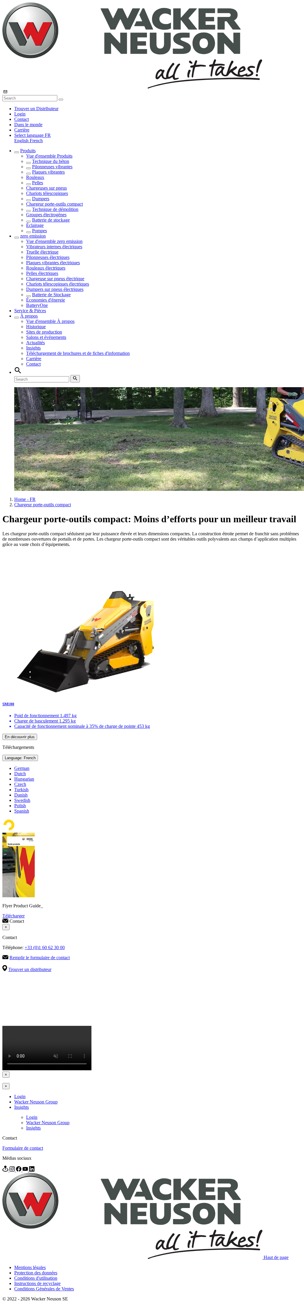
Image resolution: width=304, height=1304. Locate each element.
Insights (33, 347)
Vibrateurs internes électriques (54, 246)
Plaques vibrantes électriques (53, 262)
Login (20, 113)
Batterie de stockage (51, 219)
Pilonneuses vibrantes (52, 166)
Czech (20, 784)
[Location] (6, 1169)
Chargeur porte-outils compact (54, 203)
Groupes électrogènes (46, 214)
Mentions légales (30, 1267)
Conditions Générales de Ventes (44, 1288)
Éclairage (35, 225)
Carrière (21, 129)
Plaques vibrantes (48, 171)
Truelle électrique (42, 251)
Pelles (37, 182)
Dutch (20, 773)
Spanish (21, 810)
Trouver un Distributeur (36, 108)
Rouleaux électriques (45, 267)
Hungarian (24, 778)
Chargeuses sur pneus (46, 187)
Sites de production (44, 331)
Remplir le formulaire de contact (40, 957)
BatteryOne (37, 305)
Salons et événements (46, 337)
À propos (29, 315)
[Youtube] (26, 1169)
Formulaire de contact (22, 1148)
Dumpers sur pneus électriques (54, 289)
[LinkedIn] (31, 1169)
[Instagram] (13, 1169)
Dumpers (40, 198)
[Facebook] (19, 1169)
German (21, 768)
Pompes (39, 230)
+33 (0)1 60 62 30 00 (45, 947)
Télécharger (13, 915)
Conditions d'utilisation (35, 1278)
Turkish (21, 789)
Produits (28, 150)
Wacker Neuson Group (36, 1101)
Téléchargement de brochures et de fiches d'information (78, 353)
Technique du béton (50, 161)
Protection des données (35, 1272)
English (22, 140)
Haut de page (276, 1257)
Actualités (35, 342)
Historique (36, 326)
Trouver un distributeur (29, 969)
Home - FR (25, 499)
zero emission (33, 235)
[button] (32, 135)
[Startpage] (132, 86)
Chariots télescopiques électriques (57, 283)
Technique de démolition (55, 209)
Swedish (22, 800)
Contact (21, 119)
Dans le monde (28, 124)
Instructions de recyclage (37, 1283)
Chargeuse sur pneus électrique (55, 278)
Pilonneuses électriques (47, 257)
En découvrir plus (20, 737)
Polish (20, 805)
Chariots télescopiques (47, 193)
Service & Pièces (30, 310)
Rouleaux (35, 177)
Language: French (20, 758)
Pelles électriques (42, 273)
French (36, 140)
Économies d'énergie (45, 299)
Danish (21, 794)
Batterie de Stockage (51, 294)
